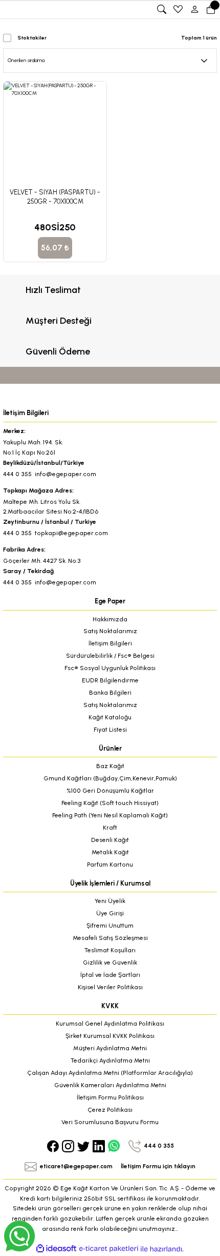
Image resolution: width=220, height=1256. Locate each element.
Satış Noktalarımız (110, 631)
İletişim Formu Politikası (110, 1097)
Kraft (110, 827)
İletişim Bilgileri (110, 643)
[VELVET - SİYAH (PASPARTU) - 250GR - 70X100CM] (55, 133)
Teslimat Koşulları (110, 950)
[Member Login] (194, 9)
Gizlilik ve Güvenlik (110, 962)
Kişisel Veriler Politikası (110, 987)
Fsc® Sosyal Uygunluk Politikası (110, 668)
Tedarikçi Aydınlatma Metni (110, 1060)
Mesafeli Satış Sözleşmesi (110, 937)
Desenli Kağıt (110, 839)
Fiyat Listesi (110, 729)
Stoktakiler (32, 37)
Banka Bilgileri (110, 692)
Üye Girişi (110, 913)
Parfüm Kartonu (110, 864)
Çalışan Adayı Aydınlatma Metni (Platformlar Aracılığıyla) (110, 1072)
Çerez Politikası (110, 1109)
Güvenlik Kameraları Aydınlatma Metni (110, 1085)
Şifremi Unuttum (110, 925)
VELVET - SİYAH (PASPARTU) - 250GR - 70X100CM (55, 196)
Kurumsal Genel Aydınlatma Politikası (110, 1023)
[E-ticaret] (109, 1248)
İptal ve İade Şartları (110, 974)
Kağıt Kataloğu (110, 717)
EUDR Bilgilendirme (110, 680)
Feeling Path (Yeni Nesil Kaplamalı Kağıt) (110, 815)
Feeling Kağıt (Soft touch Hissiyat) (110, 803)
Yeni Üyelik (110, 901)
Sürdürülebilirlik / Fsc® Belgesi (110, 655)
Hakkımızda (110, 619)
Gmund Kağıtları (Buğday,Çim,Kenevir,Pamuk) (110, 778)
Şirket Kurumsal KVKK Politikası (110, 1035)
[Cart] (211, 9)
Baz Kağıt (110, 766)
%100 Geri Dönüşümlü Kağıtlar (110, 790)
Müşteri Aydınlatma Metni (110, 1048)
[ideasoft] (56, 1248)
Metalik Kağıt (110, 852)
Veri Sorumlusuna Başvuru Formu (110, 1122)
